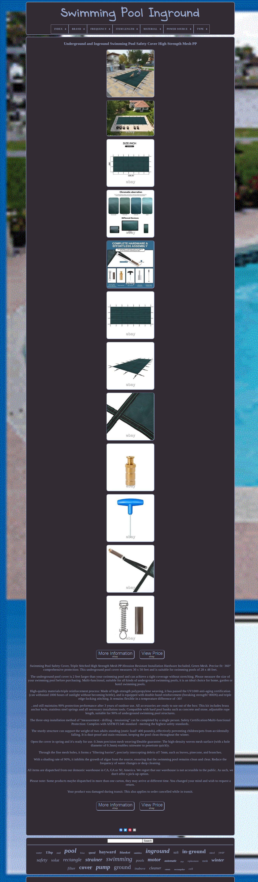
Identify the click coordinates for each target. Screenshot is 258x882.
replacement (193, 861)
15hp (49, 852)
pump (103, 867)
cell (191, 868)
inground (158, 850)
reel (59, 852)
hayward (107, 852)
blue (82, 852)
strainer (93, 859)
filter (71, 868)
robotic (167, 869)
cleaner (155, 868)
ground (122, 867)
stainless (138, 853)
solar (55, 860)
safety (42, 859)
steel (212, 852)
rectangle (72, 859)
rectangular (179, 869)
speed (92, 852)
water (39, 852)
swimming (119, 858)
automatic (171, 860)
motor (154, 859)
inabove (140, 868)
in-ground (194, 851)
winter (218, 859)
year (222, 852)
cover (85, 867)
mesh (205, 861)
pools (140, 860)
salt (175, 852)
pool (70, 850)
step (182, 861)
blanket (125, 852)
